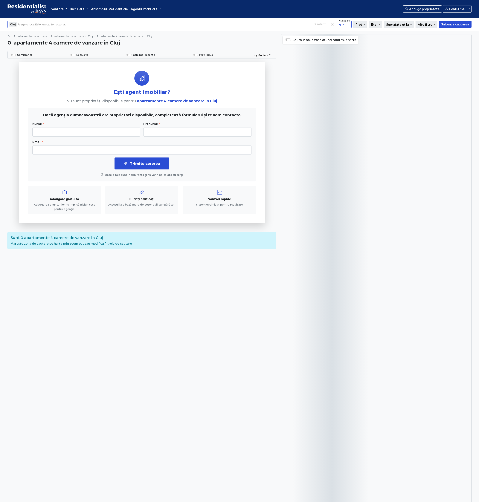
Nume (38, 123)
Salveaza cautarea (455, 24)
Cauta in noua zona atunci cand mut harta (324, 40)
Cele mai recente (144, 54)
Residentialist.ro (27, 9)
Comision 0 (24, 54)
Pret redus (206, 54)
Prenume (151, 123)
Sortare (263, 54)
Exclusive (82, 54)
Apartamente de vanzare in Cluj (72, 36)
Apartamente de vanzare (30, 36)
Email (37, 141)
